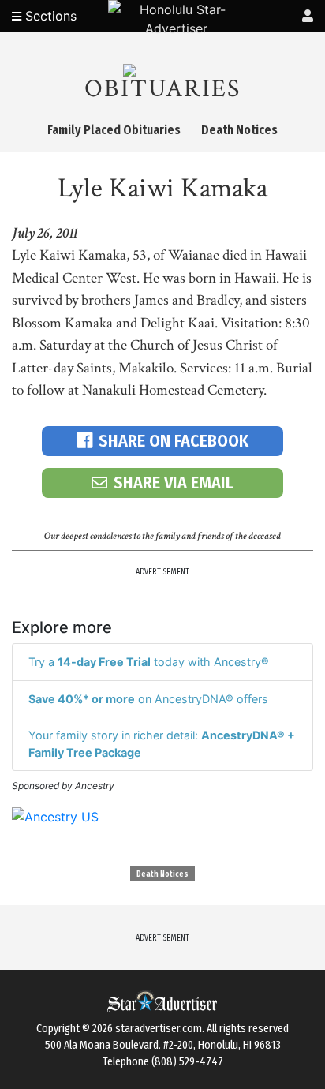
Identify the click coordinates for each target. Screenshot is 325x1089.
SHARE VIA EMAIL (173, 482)
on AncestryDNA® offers (148, 698)
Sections (49, 16)
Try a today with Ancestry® (148, 661)
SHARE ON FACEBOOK (173, 440)
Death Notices (162, 874)
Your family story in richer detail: (161, 743)
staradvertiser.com (158, 1028)
